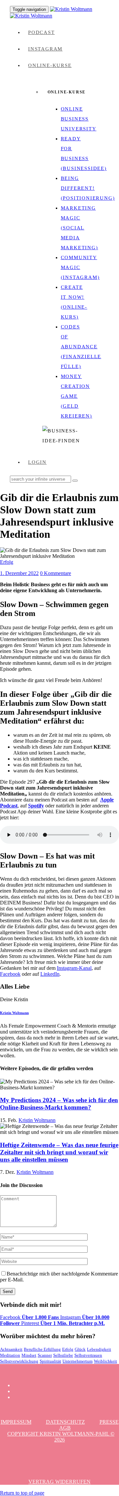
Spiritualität (50, 1361)
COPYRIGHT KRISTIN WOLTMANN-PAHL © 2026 (60, 1437)
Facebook (10, 974)
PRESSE (109, 1422)
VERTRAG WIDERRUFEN (59, 1481)
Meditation (10, 1355)
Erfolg (6, 562)
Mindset (28, 1355)
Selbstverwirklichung (19, 1361)
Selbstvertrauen (88, 1355)
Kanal (85, 968)
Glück (80, 1349)
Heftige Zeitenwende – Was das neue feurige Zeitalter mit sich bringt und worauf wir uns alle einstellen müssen (59, 1152)
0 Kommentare (55, 573)
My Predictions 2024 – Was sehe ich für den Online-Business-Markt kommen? (59, 1104)
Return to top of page (22, 1493)
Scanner (45, 1355)
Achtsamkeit (11, 1349)
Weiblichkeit (105, 1361)
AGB (65, 1428)
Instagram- (68, 968)
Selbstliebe (63, 1355)
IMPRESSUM (16, 1422)
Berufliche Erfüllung (42, 1349)
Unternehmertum (77, 1361)
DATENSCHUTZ (65, 1422)
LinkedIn (50, 974)
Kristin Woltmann (14, 1013)
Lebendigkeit (99, 1349)
